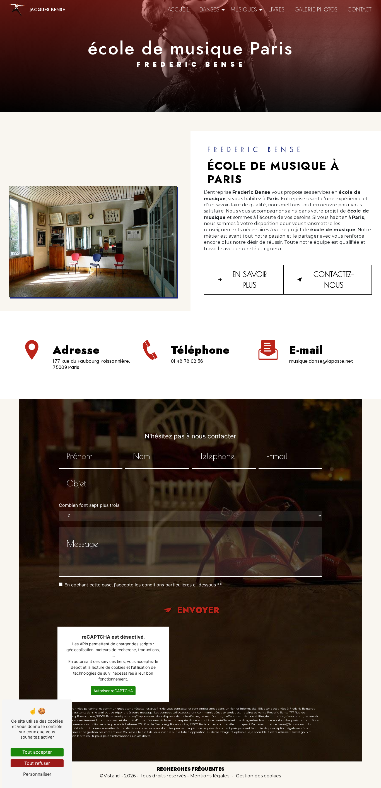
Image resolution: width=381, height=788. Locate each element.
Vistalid (112, 776)
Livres (276, 10)
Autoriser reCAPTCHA (113, 690)
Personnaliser (37, 774)
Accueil (178, 10)
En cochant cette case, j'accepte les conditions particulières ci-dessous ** (143, 585)
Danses (209, 10)
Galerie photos (316, 10)
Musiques (244, 10)
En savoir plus (250, 279)
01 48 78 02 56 (187, 361)
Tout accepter (37, 752)
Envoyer (198, 610)
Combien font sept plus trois (89, 505)
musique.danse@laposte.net (321, 361)
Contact (360, 10)
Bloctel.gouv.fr (300, 732)
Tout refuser (37, 763)
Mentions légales (209, 776)
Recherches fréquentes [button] (191, 769)
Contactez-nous (334, 279)
